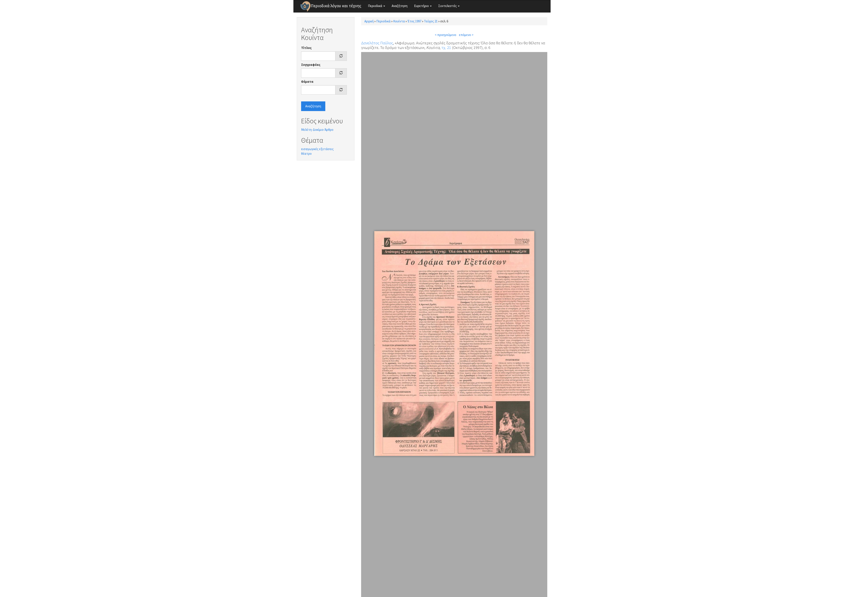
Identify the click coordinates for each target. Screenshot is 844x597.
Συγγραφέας (310, 65)
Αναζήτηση (399, 6)
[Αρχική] (305, 6)
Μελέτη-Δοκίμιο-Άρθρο (317, 130)
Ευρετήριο (421, 6)
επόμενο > (466, 35)
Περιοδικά (375, 6)
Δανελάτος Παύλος (377, 42)
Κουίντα (399, 21)
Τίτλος (306, 48)
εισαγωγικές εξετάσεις (317, 149)
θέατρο (306, 153)
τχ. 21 (446, 47)
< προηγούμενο (445, 35)
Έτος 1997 (414, 21)
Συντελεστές (447, 6)
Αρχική (369, 21)
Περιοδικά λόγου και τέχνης (336, 5)
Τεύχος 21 (431, 21)
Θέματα (307, 81)
